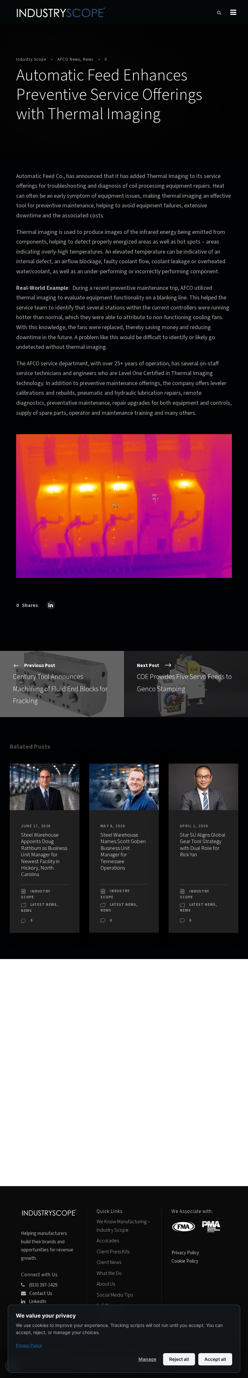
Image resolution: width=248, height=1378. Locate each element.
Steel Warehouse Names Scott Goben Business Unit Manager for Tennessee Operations (123, 851)
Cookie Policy (184, 1261)
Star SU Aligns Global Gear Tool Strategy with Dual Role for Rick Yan (202, 845)
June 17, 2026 (36, 826)
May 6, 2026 (112, 826)
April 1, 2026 (194, 826)
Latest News (43, 904)
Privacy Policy (185, 1252)
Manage (147, 1359)
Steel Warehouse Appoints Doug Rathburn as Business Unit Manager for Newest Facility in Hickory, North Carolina (44, 854)
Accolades (108, 1240)
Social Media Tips (115, 1295)
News (88, 59)
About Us (106, 1284)
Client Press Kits (113, 1251)
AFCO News (68, 59)
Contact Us (40, 1293)
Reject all (179, 1359)
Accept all (215, 1359)
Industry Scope (31, 59)
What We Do (109, 1273)
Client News (109, 1262)
